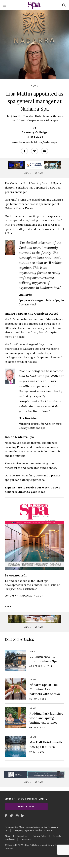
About (7, 836)
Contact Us (21, 836)
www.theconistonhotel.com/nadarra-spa (34, 142)
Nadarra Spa (13, 442)
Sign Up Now (26, 806)
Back (8, 606)
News (34, 85)
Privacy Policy (40, 836)
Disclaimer (26, 839)
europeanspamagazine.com (24, 595)
